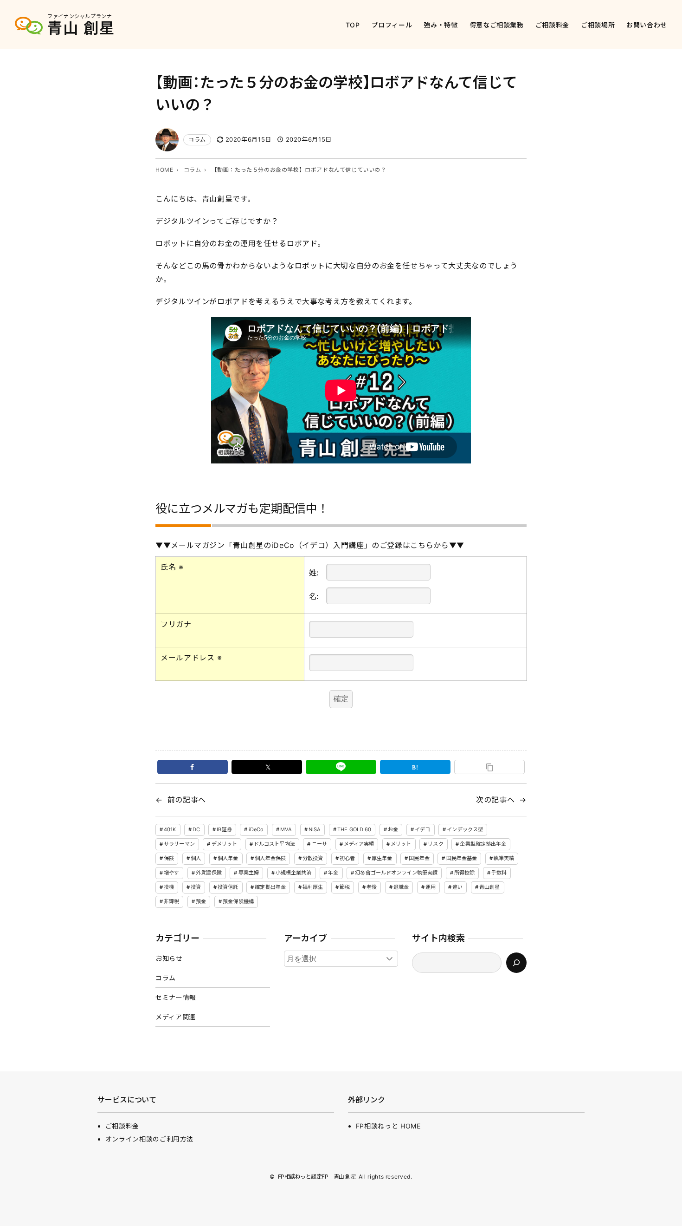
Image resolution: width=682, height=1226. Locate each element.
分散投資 (312, 858)
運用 (430, 887)
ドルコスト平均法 (274, 844)
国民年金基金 (461, 858)
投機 (169, 887)
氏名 (172, 567)
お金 (393, 829)
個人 (196, 858)
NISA (315, 829)
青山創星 (489, 887)
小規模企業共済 (294, 872)
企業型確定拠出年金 (483, 844)
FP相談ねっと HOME (388, 1126)
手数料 (499, 872)
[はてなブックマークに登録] (415, 767)
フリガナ (176, 624)
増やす (171, 872)
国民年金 (419, 858)
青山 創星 (81, 28)
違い (457, 887)
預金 (201, 901)
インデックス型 (465, 829)
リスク (435, 844)
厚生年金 (382, 858)
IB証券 (224, 829)
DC (196, 829)
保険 (169, 858)
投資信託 (228, 887)
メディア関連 (175, 1017)
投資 (196, 887)
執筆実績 (504, 858)
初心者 (347, 858)
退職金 (401, 887)
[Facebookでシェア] (192, 767)
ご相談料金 (122, 1126)
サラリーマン (179, 844)
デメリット (225, 844)
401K (170, 829)
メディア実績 (359, 844)
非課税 (171, 901)
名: (314, 596)
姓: (314, 572)
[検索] (516, 962)
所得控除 (464, 872)
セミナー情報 (175, 997)
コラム (197, 139)
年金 (333, 872)
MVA (286, 829)
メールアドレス (191, 657)
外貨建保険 (209, 872)
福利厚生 (312, 887)
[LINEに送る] (341, 767)
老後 (372, 887)
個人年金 (228, 858)
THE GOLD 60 (354, 829)
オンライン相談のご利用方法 (149, 1139)
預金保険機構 (238, 901)
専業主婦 (248, 872)
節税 (345, 887)
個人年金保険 (270, 858)
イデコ (422, 829)
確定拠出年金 (270, 887)
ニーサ (319, 844)
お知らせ (169, 958)
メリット (401, 844)
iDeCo (256, 829)
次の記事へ (495, 799)
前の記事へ (186, 799)
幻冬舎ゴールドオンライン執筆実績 (396, 872)
